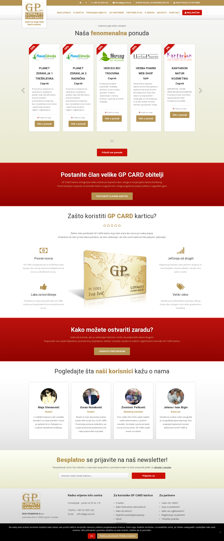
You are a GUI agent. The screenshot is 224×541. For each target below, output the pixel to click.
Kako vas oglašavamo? (173, 511)
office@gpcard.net (123, 2)
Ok (91, 536)
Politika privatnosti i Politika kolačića (117, 536)
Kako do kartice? (124, 511)
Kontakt (174, 12)
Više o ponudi (44, 123)
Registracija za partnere (188, 2)
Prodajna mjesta (96, 12)
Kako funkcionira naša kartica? (131, 506)
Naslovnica (64, 12)
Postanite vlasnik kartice (112, 196)
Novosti (162, 12)
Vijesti (119, 518)
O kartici (78, 12)
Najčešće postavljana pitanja (130, 514)
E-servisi (150, 12)
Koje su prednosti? (171, 506)
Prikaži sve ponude (112, 152)
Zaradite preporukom (112, 351)
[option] (44, 87)
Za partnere (116, 12)
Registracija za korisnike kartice (153, 2)
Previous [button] (23, 91)
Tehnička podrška (170, 518)
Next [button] (201, 91)
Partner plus (134, 12)
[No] (220, 532)
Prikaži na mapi (44, 117)
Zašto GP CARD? (170, 502)
